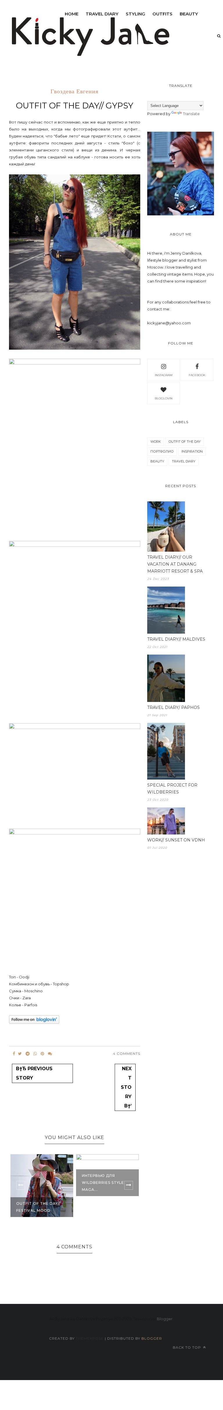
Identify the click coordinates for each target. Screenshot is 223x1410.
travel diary (183, 461)
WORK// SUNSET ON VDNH (176, 840)
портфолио (162, 451)
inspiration (192, 451)
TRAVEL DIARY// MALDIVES (176, 639)
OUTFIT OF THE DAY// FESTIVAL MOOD (38, 1207)
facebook (197, 375)
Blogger (164, 1318)
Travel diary (102, 14)
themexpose (90, 1338)
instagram (163, 375)
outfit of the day (185, 441)
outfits (162, 14)
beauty (189, 14)
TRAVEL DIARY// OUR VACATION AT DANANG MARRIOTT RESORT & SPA (175, 564)
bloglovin (163, 398)
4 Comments (126, 1053)
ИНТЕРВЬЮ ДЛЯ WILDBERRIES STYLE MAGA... (103, 1182)
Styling (135, 14)
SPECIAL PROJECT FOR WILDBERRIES (172, 788)
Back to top (187, 1347)
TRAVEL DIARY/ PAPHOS (173, 707)
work (155, 441)
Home (71, 14)
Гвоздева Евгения (74, 91)
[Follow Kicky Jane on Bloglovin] (34, 1022)
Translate (191, 113)
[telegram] (28, 1053)
